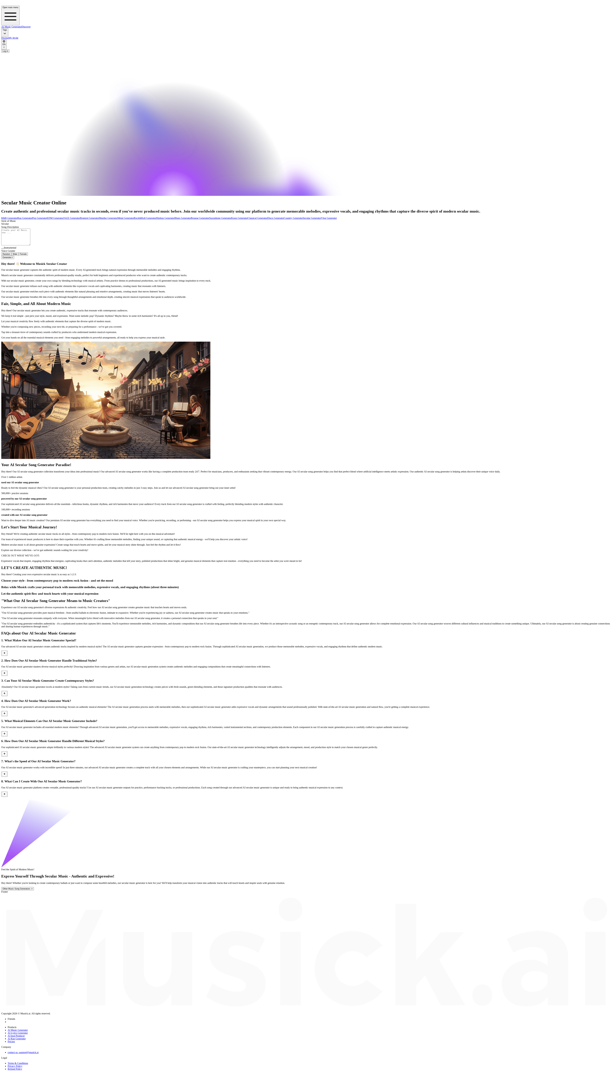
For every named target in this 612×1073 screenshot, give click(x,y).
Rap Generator (24, 218)
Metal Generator (125, 218)
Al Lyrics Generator (18, 1033)
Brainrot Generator (89, 218)
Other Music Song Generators (18, 889)
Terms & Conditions (18, 1063)
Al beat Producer (16, 1035)
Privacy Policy (15, 1066)
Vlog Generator (329, 218)
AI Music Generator (11, 26)
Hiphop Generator (165, 218)
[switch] (2, 248)
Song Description (10, 227)
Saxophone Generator (220, 218)
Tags (5, 30)
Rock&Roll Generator (145, 218)
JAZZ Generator (71, 218)
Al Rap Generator (17, 1038)
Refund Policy (15, 1069)
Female (23, 254)
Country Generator (293, 218)
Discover (26, 26)
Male (15, 254)
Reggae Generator (200, 218)
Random (6, 254)
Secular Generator (312, 218)
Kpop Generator (239, 218)
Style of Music (8, 221)
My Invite (13, 37)
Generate (8, 257)
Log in (5, 51)
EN (4, 44)
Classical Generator (257, 218)
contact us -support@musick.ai (23, 1052)
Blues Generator (183, 218)
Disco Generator (275, 218)
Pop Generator (39, 218)
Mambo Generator (108, 218)
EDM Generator (55, 218)
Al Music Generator (18, 1030)
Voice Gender (8, 251)
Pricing (4, 37)
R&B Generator (9, 218)
